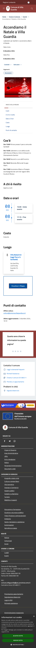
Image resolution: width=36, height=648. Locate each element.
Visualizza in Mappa (18, 286)
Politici (6, 462)
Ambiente (7, 519)
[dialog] (18, 631)
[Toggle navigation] (4, 8)
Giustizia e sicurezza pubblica (13, 512)
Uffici (6, 456)
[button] (18, 644)
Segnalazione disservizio (12, 597)
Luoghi (6, 552)
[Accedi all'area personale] (28, 2)
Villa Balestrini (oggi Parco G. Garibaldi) (16, 257)
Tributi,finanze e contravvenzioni (15, 516)
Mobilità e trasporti (10, 500)
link (8, 632)
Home (4, 17)
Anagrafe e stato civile (11, 478)
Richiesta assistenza (11, 603)
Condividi (7, 65)
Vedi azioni (17, 65)
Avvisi (6, 544)
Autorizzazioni (9, 525)
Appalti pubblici (9, 491)
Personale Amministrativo (12, 465)
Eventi (25, 17)
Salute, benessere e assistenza (14, 522)
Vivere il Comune (14, 17)
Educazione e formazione (12, 509)
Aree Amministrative (11, 453)
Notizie (6, 537)
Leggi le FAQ (8, 600)
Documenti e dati (10, 469)
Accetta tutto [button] (18, 636)
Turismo (7, 497)
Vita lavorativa (9, 484)
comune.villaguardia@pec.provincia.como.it (15, 583)
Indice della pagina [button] (12, 105)
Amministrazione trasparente (14, 613)
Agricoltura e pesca (10, 528)
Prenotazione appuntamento (13, 594)
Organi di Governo (10, 450)
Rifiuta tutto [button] (18, 640)
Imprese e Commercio (11, 487)
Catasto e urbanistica (11, 494)
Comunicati (8, 541)
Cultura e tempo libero (11, 481)
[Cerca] (32, 8)
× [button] (34, 616)
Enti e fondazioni (9, 459)
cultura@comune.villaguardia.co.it (14, 313)
